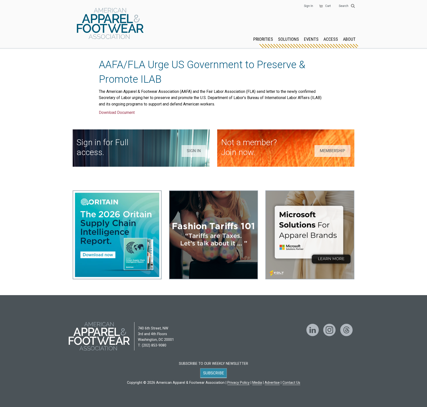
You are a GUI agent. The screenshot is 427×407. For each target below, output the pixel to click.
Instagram (329, 330)
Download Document (117, 112)
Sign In (308, 6)
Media (257, 383)
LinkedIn (312, 330)
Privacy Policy (238, 383)
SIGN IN (194, 150)
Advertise (272, 383)
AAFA (110, 24)
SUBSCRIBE (213, 373)
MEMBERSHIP (332, 150)
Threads (346, 330)
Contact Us (291, 383)
